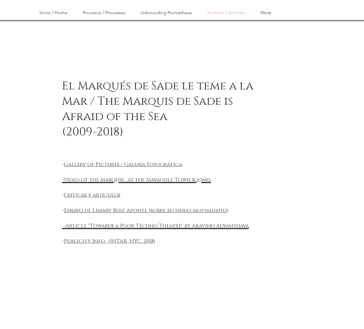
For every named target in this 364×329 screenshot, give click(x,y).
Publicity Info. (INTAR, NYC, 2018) (109, 241)
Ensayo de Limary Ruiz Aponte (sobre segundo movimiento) (146, 210)
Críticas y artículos (92, 195)
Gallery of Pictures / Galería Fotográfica (123, 164)
